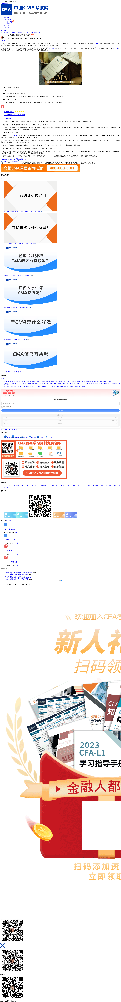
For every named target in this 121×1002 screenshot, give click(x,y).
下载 (16, 532)
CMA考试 (6, 32)
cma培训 (26, 485)
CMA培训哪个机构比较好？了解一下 (102, 381)
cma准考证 (67, 485)
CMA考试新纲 (8, 551)
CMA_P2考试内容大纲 (10, 562)
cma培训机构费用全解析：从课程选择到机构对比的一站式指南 (22, 211)
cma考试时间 (33, 485)
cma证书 (83, 485)
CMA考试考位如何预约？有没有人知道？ (72, 383)
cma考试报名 (15, 485)
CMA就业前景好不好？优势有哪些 (81, 381)
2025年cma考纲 (49, 485)
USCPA (6, 3)
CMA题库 (7, 23)
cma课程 (114, 485)
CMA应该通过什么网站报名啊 (93, 383)
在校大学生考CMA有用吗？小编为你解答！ (16, 307)
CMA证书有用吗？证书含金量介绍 (14, 372)
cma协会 (61, 485)
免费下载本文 (5, 429)
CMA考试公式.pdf (9, 539)
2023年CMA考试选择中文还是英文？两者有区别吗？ (24, 32)
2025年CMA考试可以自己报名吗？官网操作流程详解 (44, 383)
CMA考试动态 (8, 19)
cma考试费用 (41, 485)
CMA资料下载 (8, 22)
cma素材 (101, 485)
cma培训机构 (94, 485)
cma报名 (21, 485)
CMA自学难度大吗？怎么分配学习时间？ (58, 381)
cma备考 (78, 485)
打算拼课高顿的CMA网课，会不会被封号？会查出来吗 (20, 386)
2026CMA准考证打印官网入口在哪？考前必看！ (27, 573)
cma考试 (8, 485)
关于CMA (7, 25)
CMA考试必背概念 (9, 529)
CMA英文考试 (22, 159)
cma (5, 485)
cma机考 (56, 485)
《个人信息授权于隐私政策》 (16, 406)
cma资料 (73, 485)
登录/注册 (3, 30)
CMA (2, 3)
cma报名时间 (107, 485)
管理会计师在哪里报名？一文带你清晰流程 (16, 383)
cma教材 (88, 485)
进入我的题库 (13, 429)
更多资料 (9, 520)
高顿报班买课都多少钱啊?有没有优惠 (74, 386)
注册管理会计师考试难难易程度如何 (23, 578)
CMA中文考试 (13, 159)
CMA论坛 (7, 27)
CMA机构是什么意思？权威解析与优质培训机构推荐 (19, 243)
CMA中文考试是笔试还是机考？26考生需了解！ (27, 576)
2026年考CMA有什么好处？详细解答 (14, 339)
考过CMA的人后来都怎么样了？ (22, 574)
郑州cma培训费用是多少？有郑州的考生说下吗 (49, 386)
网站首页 (6, 17)
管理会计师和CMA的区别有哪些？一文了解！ (17, 275)
